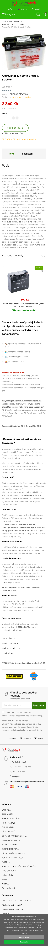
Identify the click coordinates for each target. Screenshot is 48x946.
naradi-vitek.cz (8, 653)
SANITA (5, 879)
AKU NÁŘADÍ (7, 814)
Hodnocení (27, 154)
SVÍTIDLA (6, 862)
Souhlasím (24, 942)
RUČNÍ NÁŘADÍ (8, 823)
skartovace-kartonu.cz (11, 648)
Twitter (41, 738)
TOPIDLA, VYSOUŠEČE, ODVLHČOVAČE (18, 866)
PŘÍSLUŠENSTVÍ (14, 22)
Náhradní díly (7, 875)
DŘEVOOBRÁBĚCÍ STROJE (13, 853)
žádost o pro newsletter (18, 712)
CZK (10, 9)
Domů (4, 22)
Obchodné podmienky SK (12, 909)
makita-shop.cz (8, 638)
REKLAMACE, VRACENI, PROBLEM (16, 901)
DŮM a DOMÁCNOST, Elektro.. (14, 836)
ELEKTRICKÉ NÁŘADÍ (11, 818)
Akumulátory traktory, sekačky (13, 24)
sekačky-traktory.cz (10, 643)
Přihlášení (36, 9)
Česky (23, 9)
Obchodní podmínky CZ (12, 905)
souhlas (16, 712)
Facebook (12, 738)
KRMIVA (5, 884)
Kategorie (10, 14)
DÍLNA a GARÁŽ (8, 831)
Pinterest (27, 738)
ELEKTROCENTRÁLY (10, 849)
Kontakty (15, 777)
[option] (24, 291)
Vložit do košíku (15, 127)
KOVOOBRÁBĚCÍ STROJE (12, 858)
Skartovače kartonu (10, 888)
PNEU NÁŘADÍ (8, 827)
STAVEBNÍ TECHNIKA (11, 840)
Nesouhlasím (24, 937)
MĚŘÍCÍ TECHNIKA (10, 845)
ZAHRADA (6, 810)
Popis (11, 154)
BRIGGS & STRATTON (19, 94)
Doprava (5, 914)
